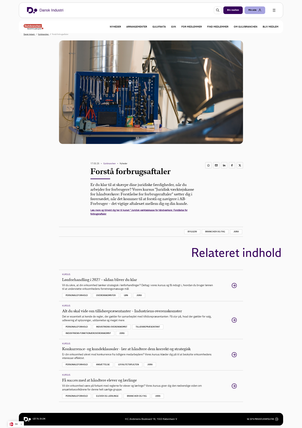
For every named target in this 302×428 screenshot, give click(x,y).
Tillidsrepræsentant (148, 327)
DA (16, 424)
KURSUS (66, 274)
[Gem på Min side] (208, 165)
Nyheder (115, 26)
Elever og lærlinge (107, 396)
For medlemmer (191, 26)
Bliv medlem (270, 26)
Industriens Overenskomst (111, 327)
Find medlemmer (217, 26)
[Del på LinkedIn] (224, 165)
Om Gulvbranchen (245, 26)
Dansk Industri (29, 34)
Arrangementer (136, 26)
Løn (126, 295)
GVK (173, 26)
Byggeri (192, 231)
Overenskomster (106, 295)
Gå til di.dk (39, 419)
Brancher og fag (215, 231)
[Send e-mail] (216, 165)
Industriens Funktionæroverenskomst (88, 333)
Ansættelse (103, 364)
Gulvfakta (159, 26)
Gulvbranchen (43, 34)
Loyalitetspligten (128, 364)
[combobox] (16, 424)
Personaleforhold (77, 295)
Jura (236, 231)
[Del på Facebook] (232, 165)
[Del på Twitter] (240, 165)
